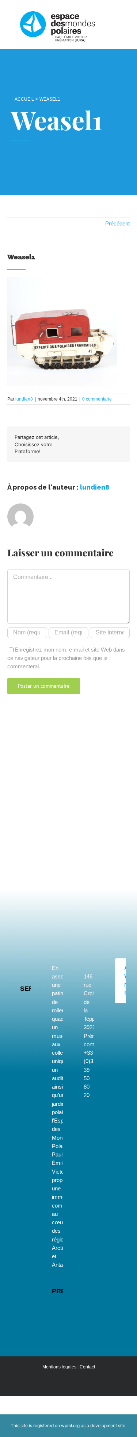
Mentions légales (59, 1367)
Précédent (117, 223)
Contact (87, 1367)
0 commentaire (97, 399)
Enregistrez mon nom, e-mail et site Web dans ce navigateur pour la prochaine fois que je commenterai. (66, 658)
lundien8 (24, 399)
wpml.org (70, 1425)
